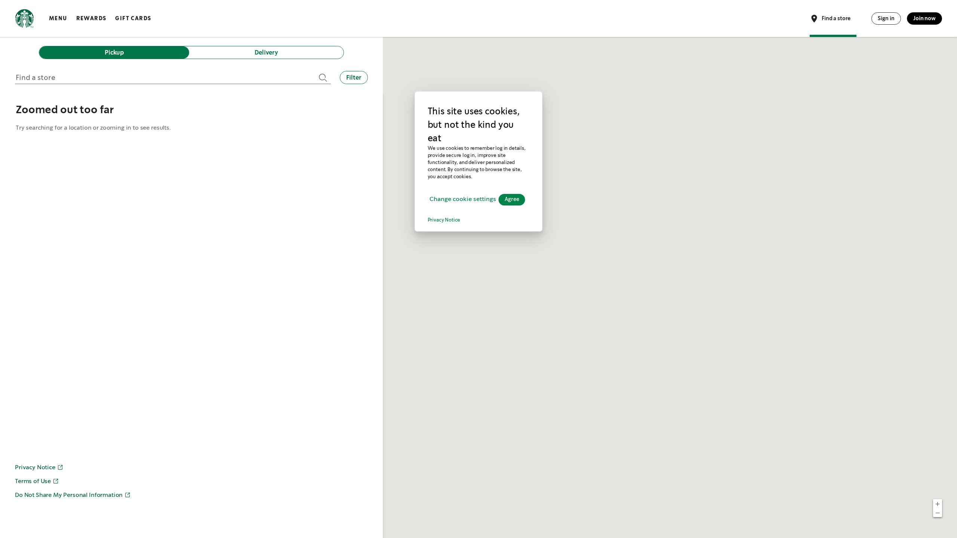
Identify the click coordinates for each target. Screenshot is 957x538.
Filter (353, 77)
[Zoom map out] (937, 512)
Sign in (886, 18)
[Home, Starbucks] (24, 20)
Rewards (91, 18)
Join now (924, 18)
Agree (512, 199)
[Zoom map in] (937, 503)
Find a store (836, 18)
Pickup (114, 52)
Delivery (266, 52)
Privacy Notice (444, 220)
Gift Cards (133, 18)
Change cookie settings (463, 199)
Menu (58, 18)
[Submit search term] (322, 77)
